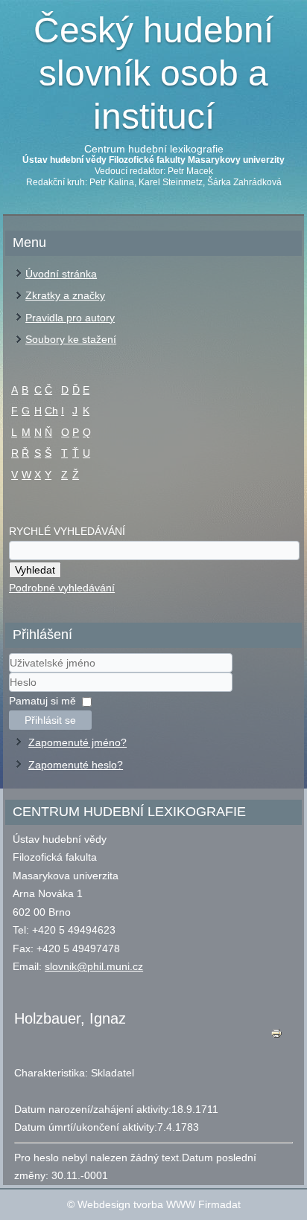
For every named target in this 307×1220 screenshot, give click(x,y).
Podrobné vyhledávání (62, 588)
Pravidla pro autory (70, 318)
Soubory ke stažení (70, 339)
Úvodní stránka (61, 274)
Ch (51, 411)
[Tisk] (276, 1036)
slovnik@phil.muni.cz (94, 966)
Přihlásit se (50, 720)
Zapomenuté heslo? (75, 765)
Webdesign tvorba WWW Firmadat (159, 1204)
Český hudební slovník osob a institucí (153, 72)
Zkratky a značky (65, 295)
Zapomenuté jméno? (77, 742)
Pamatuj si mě (42, 701)
